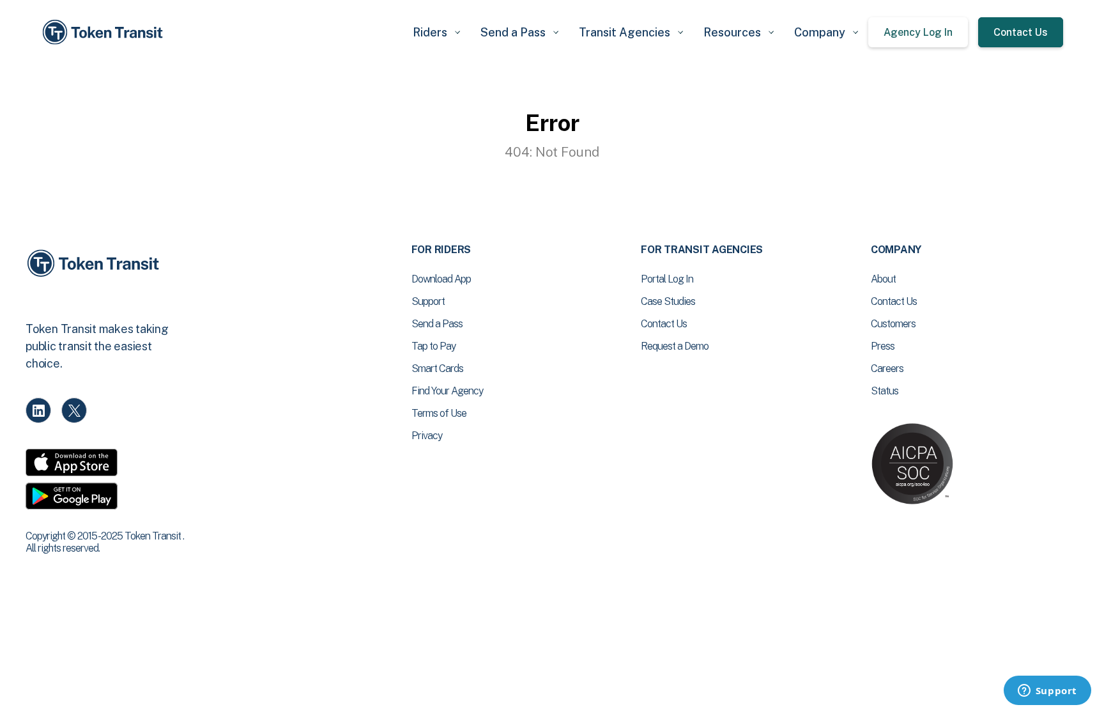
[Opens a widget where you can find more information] (1047, 692)
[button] (436, 32)
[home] (105, 32)
